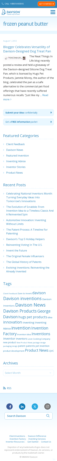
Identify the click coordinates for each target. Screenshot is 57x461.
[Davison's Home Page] (11, 12)
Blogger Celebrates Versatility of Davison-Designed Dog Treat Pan (27, 49)
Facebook (9, 406)
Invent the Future (16, 250)
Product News (14, 172)
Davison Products (20, 311)
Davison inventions (22, 298)
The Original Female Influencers (25, 256)
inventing (28, 322)
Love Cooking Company (39, 338)
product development (13, 350)
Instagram (47, 406)
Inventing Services (37, 438)
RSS (9, 388)
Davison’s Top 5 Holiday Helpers (25, 239)
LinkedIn (22, 406)
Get (21, 121)
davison (39, 292)
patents (30, 345)
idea (50, 317)
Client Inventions (17, 436)
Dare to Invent (25, 293)
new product (9, 342)
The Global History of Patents (23, 262)
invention (21, 328)
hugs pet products (32, 317)
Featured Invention (17, 155)
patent (21, 345)
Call (14, 3)
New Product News (24, 343)
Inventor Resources (15, 441)
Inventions (41, 333)
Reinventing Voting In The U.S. (24, 245)
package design (39, 342)
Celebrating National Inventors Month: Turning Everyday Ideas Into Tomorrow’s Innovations (29, 197)
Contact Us (46, 441)
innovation (12, 322)
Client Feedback (15, 144)
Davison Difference (37, 436)
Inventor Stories (15, 167)
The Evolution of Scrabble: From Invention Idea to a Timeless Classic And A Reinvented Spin (30, 210)
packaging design (10, 346)
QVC (51, 350)
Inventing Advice (16, 161)
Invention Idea (24, 334)
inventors (21, 338)
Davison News (14, 150)
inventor (9, 338)
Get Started (45, 4)
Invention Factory (18, 438)
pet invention (42, 345)
